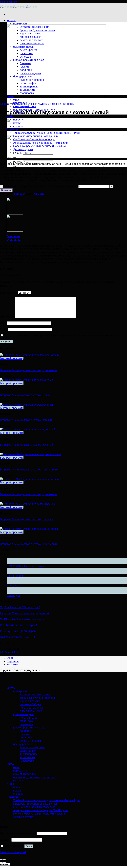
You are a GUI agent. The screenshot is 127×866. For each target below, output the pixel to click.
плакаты (25, 734)
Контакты (12, 664)
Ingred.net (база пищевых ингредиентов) (24, 613)
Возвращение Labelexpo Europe (26, 565)
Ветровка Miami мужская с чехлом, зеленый (26, 444)
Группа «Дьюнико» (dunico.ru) (17, 636)
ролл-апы (26, 737)
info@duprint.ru (9, 652)
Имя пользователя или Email (18, 833)
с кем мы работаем (24, 106)
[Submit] (14, 157)
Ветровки (68, 103)
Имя (3, 322)
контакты (18, 780)
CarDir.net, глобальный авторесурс (34, 139)
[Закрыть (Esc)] (1, 859)
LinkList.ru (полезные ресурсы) (18, 625)
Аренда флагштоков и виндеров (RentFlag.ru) (40, 142)
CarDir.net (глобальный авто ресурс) (22, 619)
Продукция (19, 103)
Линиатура (13, 595)
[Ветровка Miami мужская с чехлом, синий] (15, 134)
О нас (10, 657)
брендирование (23, 744)
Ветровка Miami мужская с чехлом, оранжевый (28, 370)
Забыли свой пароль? (13, 852)
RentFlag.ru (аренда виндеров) (18, 630)
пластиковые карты (32, 710)
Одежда (32, 103)
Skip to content (8, 1)
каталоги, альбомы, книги (35, 694)
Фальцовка (13, 585)
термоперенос (29, 753)
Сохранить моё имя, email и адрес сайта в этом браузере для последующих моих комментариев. (62, 335)
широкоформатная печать (29, 727)
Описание (13, 236)
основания (26, 724)
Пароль (5, 839)
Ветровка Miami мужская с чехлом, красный (26, 519)
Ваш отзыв (7, 316)
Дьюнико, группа (23, 149)
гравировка (27, 760)
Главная (5, 103)
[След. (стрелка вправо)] (4, 862)
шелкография (28, 750)
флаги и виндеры (23, 714)
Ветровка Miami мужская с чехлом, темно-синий (29, 469)
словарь (18, 793)
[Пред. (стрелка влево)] (1, 862)
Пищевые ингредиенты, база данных (35, 136)
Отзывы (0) (14, 239)
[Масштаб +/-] (4, 859)
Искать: (17, 162)
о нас (16, 99)
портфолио (20, 770)
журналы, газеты (30, 700)
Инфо (10, 116)
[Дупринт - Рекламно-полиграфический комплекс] (19, 6)
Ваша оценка (9, 292)
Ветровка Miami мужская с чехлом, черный (26, 419)
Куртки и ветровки (50, 103)
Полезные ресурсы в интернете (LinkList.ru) (39, 145)
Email (4, 329)
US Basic (39, 193)
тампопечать (27, 757)
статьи (17, 790)
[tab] (67, 236)
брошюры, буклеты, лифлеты (37, 697)
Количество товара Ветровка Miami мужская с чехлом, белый (41, 186)
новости (18, 787)
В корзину (6, 190)
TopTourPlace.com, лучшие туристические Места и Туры (46, 132)
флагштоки (26, 720)
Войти (29, 846)
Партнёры (13, 661)
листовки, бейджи (30, 704)
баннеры (25, 730)
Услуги (11, 20)
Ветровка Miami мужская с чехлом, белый (25, 395)
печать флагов (29, 717)
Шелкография (15, 575)
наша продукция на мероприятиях (34, 777)
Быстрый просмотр (11, 358)
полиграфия (20, 23)
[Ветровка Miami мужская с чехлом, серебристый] (15, 151)
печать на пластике (31, 707)
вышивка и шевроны (32, 747)
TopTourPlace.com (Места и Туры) (20, 607)
